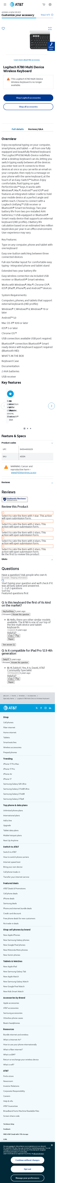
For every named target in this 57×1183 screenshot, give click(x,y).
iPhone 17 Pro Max (11, 764)
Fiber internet (9, 727)
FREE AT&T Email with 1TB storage (15, 1134)
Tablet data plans (11, 830)
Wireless (22, 696)
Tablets (6, 737)
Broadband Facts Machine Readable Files (21, 1111)
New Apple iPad (10, 966)
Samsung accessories (12, 1013)
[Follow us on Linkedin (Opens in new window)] (50, 708)
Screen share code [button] (11, 1116)
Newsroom (8, 1081)
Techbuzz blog (8, 1124)
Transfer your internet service (16, 877)
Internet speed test (11, 862)
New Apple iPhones (11, 935)
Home (14, 696)
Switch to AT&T (9, 852)
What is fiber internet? (13, 1049)
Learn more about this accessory (27, 60)
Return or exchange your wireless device (21, 1059)
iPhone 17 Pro (9, 769)
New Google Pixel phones (14, 945)
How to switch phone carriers (16, 857)
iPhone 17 (7, 779)
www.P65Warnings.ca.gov (23, 472)
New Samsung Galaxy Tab (14, 971)
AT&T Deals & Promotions (14, 888)
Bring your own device (12, 867)
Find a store (8, 1076)
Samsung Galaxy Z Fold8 (14, 794)
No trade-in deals (11, 923)
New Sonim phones (11, 955)
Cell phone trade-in (11, 872)
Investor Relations (11, 1086)
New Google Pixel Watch (13, 986)
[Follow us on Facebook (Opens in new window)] (41, 708)
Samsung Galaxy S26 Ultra (14, 783)
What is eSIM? (9, 1054)
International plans (11, 815)
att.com (6, 696)
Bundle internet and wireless (15, 1034)
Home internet (9, 732)
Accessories (32, 696)
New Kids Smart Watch (13, 991)
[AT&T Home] (16, 4)
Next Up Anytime (10, 840)
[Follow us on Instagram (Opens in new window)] (45, 708)
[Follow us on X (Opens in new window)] (36, 708)
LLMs (5, 1139)
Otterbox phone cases (13, 1018)
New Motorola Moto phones (15, 950)
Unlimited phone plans (13, 810)
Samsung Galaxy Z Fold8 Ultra (16, 789)
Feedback (6, 1129)
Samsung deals (10, 903)
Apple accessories (11, 1003)
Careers (6, 1096)
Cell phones (8, 722)
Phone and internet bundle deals (17, 908)
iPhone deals (8, 898)
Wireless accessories (12, 747)
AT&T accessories (11, 1008)
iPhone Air (7, 774)
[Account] (50, 4)
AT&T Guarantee (10, 1106)
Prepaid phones (10, 752)
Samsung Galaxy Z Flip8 (13, 799)
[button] (47, 16)
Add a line (7, 820)
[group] (27, 717)
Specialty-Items (8, 698)
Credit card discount (12, 913)
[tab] (18, 129)
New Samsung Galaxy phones (16, 940)
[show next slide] (51, 405)
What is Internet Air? (12, 1039)
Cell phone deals (10, 893)
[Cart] (44, 4)
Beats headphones (11, 1023)
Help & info (8, 1101)
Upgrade (7, 825)
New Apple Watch (11, 976)
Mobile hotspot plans (12, 835)
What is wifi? (8, 1064)
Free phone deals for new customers (19, 918)
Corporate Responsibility (14, 1091)
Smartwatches (9, 742)
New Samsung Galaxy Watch (15, 981)
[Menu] (5, 4)
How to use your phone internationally (20, 1044)
